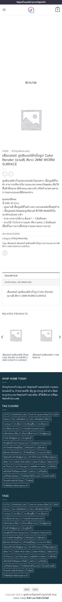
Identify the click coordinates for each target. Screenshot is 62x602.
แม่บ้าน (32, 471)
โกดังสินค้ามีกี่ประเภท (30, 476)
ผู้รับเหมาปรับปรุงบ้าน (12, 452)
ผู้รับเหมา (42, 447)
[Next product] (5, 174)
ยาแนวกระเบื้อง (44, 452)
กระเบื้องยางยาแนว (11, 428)
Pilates (6, 419)
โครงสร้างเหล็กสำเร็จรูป (13, 480)
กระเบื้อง (17, 424)
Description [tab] (11, 275)
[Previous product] (10, 174)
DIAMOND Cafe (19, 414)
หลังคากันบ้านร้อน (22, 461)
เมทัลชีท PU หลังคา (38, 466)
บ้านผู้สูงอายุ (45, 433)
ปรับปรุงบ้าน (30, 447)
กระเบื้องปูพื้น (28, 424)
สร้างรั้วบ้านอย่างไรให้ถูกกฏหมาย (43, 457)
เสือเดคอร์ (11, 243)
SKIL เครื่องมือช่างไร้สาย (40, 419)
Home (5, 151)
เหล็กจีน (52, 466)
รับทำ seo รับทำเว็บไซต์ (37, 598)
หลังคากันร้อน (39, 461)
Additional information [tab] (18, 282)
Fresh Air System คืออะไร (40, 414)
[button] (4, 9)
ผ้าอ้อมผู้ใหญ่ (29, 452)
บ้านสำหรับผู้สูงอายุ (11, 438)
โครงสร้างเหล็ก (48, 476)
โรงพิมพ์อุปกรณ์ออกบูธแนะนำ (15, 485)
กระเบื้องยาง (42, 424)
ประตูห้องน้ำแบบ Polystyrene (15, 442)
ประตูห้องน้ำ (27, 438)
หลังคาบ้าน (52, 461)
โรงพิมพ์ (29, 480)
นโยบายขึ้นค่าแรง (29, 433)
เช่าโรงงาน (7, 466)
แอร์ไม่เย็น (42, 471)
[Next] (59, 343)
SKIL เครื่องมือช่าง (19, 419)
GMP (56, 414)
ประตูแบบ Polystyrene (40, 442)
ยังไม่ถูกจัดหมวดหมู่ (20, 151)
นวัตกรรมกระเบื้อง (11, 433)
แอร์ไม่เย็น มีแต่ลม (10, 476)
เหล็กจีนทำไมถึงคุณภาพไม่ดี (14, 471)
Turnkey (7, 424)
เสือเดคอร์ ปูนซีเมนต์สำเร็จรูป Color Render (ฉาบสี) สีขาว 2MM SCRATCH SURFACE (15, 357)
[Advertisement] (31, 48)
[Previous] (2, 343)
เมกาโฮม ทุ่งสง (21, 466)
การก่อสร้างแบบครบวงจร (33, 428)
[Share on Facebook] (5, 252)
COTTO (6, 414)
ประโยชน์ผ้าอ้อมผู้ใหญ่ (12, 447)
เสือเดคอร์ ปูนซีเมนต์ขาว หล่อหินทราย (46, 356)
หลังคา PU (7, 461)
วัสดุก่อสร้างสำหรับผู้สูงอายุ (14, 457)
